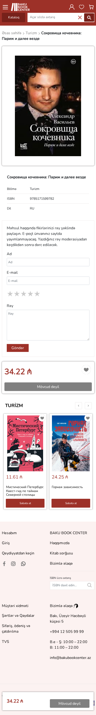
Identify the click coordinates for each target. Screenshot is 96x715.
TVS (5, 641)
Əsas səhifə (12, 33)
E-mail (12, 272)
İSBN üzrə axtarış (60, 578)
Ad (9, 253)
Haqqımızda (59, 543)
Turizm (14, 405)
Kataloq (13, 17)
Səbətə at (25, 503)
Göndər (17, 348)
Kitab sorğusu (61, 553)
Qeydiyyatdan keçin (18, 553)
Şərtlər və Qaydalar (18, 615)
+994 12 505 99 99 (67, 631)
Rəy (10, 305)
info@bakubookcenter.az (70, 657)
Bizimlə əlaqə (61, 563)
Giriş (6, 543)
